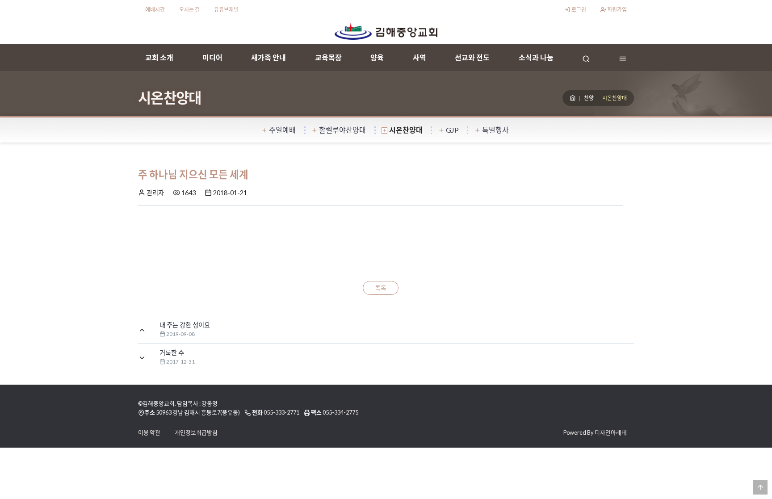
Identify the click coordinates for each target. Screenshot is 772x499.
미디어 (212, 57)
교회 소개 (159, 57)
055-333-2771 (281, 412)
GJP (452, 130)
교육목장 (328, 57)
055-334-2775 (340, 412)
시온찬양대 (406, 130)
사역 (419, 57)
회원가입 (616, 9)
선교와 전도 (472, 57)
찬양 (589, 98)
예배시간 (155, 9)
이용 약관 (149, 432)
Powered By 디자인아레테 (595, 432)
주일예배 (282, 130)
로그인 (578, 9)
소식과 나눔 (536, 57)
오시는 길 (189, 9)
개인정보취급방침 (196, 432)
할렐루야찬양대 (342, 130)
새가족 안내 (268, 57)
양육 (377, 57)
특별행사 (495, 130)
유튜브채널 (226, 9)
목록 (380, 287)
